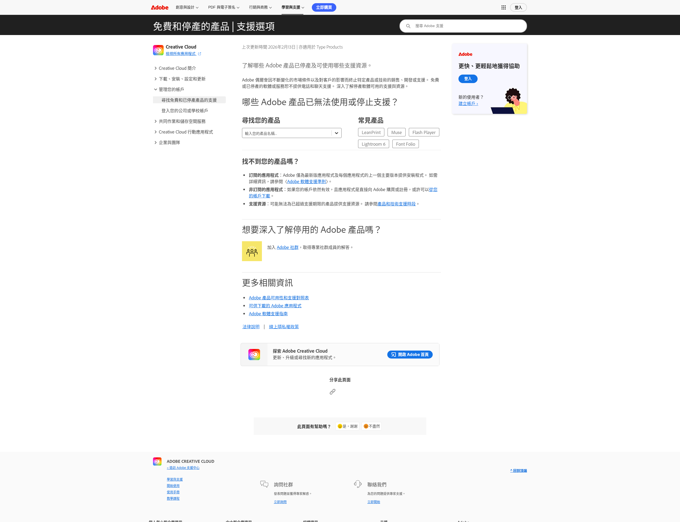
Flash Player (424, 132)
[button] (503, 7)
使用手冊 (173, 492)
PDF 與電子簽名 (221, 7)
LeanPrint (371, 132)
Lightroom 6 (373, 144)
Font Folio (405, 144)
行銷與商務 (258, 7)
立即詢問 (280, 501)
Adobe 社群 (288, 247)
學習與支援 (291, 7)
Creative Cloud (181, 47)
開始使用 (173, 485)
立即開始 (373, 501)
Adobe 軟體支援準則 (306, 181)
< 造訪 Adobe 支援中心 (183, 467)
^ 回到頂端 (518, 470)
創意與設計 (185, 7)
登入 (518, 7)
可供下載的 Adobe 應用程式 (275, 305)
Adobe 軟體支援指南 (268, 313)
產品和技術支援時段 (396, 203)
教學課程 (173, 498)
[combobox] (463, 26)
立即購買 (324, 7)
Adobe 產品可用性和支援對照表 (279, 297)
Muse (396, 132)
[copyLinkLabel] (332, 393)
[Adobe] (160, 7)
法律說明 (251, 326)
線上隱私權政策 (284, 326)
